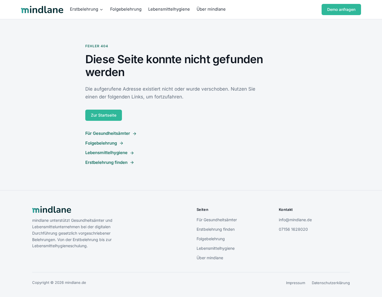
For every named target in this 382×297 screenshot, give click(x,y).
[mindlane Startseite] (42, 9)
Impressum (295, 282)
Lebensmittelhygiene (169, 9)
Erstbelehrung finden (106, 162)
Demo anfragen (341, 9)
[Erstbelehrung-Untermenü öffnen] (101, 9)
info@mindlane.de (295, 219)
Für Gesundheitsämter (107, 133)
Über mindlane (211, 9)
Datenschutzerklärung (331, 282)
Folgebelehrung (126, 9)
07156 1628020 (293, 229)
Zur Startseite (103, 115)
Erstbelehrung (84, 9)
